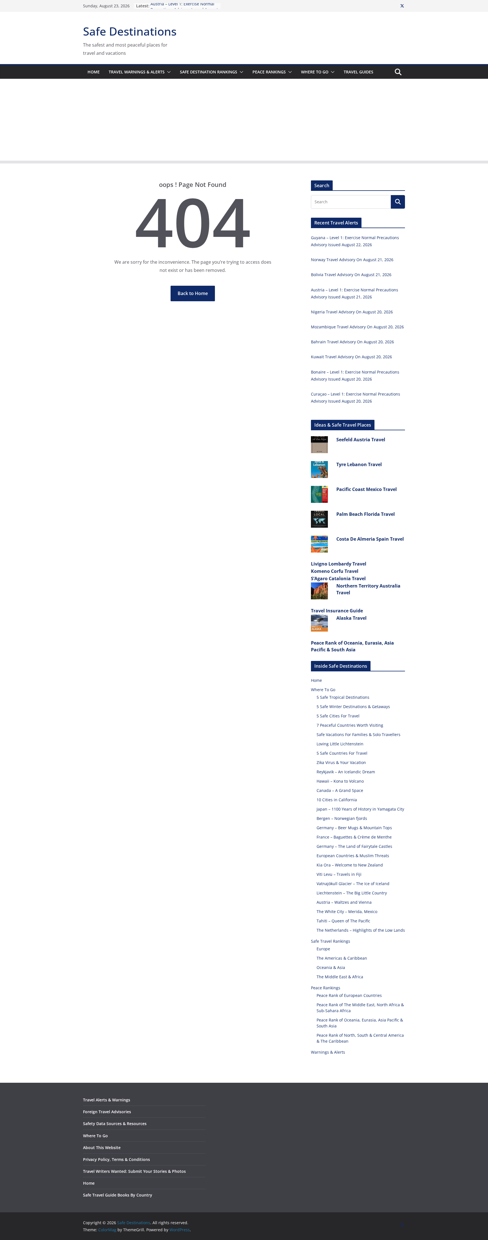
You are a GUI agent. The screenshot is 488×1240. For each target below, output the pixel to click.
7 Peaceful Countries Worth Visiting (350, 725)
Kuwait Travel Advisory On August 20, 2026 (351, 356)
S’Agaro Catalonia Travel (338, 578)
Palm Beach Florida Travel (365, 514)
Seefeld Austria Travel (360, 439)
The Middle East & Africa (340, 976)
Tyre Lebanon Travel (359, 464)
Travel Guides (358, 72)
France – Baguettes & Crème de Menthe (354, 837)
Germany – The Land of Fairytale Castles (354, 846)
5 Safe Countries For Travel (342, 753)
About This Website (102, 1147)
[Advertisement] (244, 121)
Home (94, 72)
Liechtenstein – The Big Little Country (352, 893)
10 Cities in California (337, 799)
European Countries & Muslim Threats (353, 855)
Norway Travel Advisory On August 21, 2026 (352, 259)
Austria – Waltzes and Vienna (344, 902)
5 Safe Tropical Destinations (343, 697)
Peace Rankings (269, 72)
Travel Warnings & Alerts (137, 72)
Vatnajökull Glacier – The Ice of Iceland (353, 883)
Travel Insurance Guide (337, 611)
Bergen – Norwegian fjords (342, 818)
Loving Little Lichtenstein (340, 743)
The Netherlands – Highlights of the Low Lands (361, 930)
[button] (168, 72)
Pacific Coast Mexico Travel (366, 489)
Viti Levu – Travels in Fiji (339, 874)
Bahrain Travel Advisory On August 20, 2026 (352, 341)
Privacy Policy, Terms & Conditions (116, 1159)
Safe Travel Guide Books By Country (117, 1195)
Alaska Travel (351, 618)
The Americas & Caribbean (342, 958)
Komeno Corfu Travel (334, 571)
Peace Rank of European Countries (349, 995)
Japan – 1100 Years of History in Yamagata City (360, 809)
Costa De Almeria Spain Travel (370, 539)
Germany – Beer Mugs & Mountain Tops (354, 827)
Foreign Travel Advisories (107, 1111)
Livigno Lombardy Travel (338, 564)
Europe (323, 948)
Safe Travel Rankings (330, 941)
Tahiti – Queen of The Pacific (343, 921)
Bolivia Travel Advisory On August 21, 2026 (351, 274)
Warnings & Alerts (328, 1052)
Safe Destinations (130, 31)
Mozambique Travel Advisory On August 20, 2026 (357, 326)
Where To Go (314, 72)
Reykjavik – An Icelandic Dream (346, 771)
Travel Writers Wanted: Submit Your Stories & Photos (134, 1171)
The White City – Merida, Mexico (347, 911)
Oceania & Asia (331, 967)
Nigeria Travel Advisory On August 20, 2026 (352, 312)
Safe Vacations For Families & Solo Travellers (358, 734)
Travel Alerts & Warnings (106, 1100)
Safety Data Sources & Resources (115, 1123)
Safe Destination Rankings (208, 72)
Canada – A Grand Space (340, 790)
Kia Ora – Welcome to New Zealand (350, 865)
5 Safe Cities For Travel (338, 716)
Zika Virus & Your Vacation (341, 762)
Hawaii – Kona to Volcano (340, 781)
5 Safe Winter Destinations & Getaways (353, 706)
